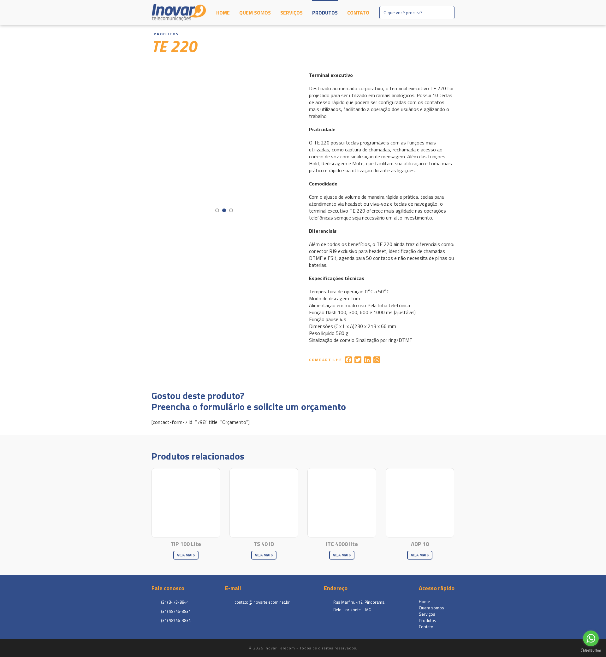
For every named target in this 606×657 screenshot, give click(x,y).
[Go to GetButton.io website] (591, 650)
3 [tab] (231, 210)
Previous (172, 144)
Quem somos (255, 12)
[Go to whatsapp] (591, 638)
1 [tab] (217, 210)
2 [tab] (224, 210)
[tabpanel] (224, 144)
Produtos (325, 12)
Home (223, 12)
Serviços (291, 12)
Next (282, 144)
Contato (358, 12)
